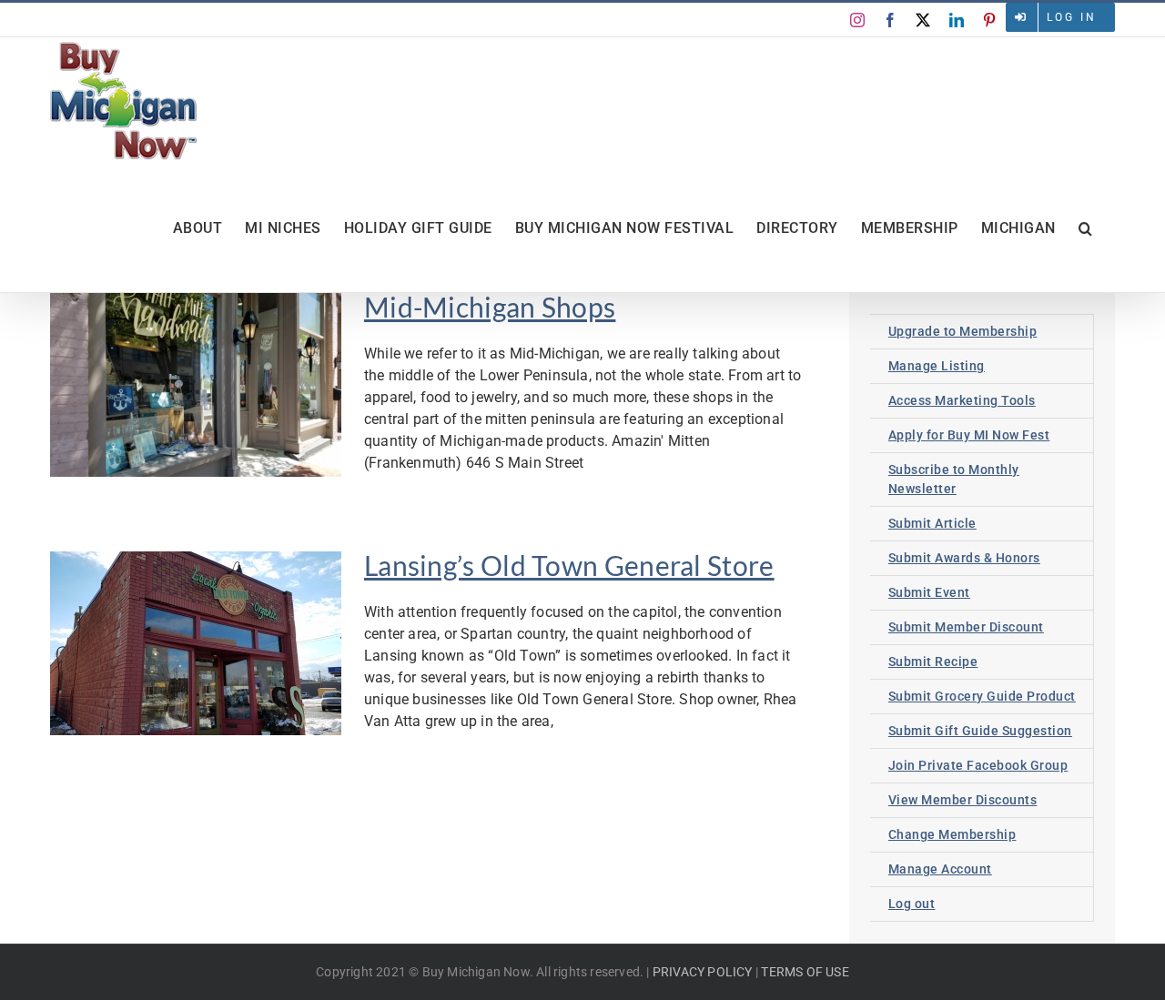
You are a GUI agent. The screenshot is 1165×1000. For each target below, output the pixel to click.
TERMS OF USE (804, 972)
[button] (1086, 228)
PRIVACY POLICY (703, 972)
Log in (1072, 17)
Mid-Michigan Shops (489, 306)
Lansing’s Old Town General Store (569, 565)
